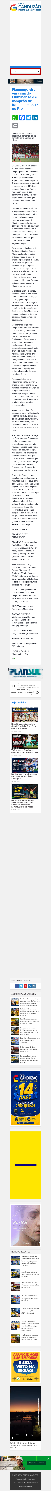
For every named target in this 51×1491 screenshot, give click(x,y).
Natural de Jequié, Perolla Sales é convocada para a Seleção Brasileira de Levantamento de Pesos (23, 803)
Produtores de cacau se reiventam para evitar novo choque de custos (29, 1021)
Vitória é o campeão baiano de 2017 (22, 693)
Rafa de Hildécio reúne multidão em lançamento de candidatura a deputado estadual (23, 1445)
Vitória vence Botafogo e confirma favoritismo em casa (24, 751)
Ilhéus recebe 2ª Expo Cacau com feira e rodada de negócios (29, 1049)
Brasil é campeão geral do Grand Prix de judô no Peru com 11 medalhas (23, 726)
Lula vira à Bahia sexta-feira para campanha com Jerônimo (29, 1040)
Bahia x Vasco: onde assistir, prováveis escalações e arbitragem (24, 776)
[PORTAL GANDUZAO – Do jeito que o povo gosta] (25, 7)
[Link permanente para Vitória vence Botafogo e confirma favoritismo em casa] (25, 741)
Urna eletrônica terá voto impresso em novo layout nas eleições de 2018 (28, 686)
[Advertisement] (25, 38)
